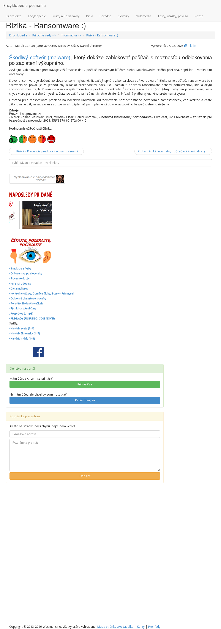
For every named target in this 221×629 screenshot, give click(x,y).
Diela (89, 16)
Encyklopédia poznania (24, 5)
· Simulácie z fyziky (20, 268)
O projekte (13, 16)
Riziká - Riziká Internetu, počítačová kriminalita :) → (173, 151)
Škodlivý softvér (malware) (39, 57)
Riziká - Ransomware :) (102, 35)
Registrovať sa (85, 400)
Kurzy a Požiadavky (65, 16)
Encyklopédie (37, 16)
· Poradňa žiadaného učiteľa (26, 303)
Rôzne (198, 16)
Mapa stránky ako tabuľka (115, 626)
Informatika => (71, 35)
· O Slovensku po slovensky (25, 273)
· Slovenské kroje (19, 278)
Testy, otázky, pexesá (173, 16)
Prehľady (154, 626)
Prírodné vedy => (44, 35)
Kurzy (141, 626)
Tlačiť (191, 46)
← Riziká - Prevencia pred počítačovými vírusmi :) (46, 151)
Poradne (105, 16)
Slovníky (123, 16)
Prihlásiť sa (84, 384)
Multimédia (143, 16)
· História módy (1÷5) (22, 338)
